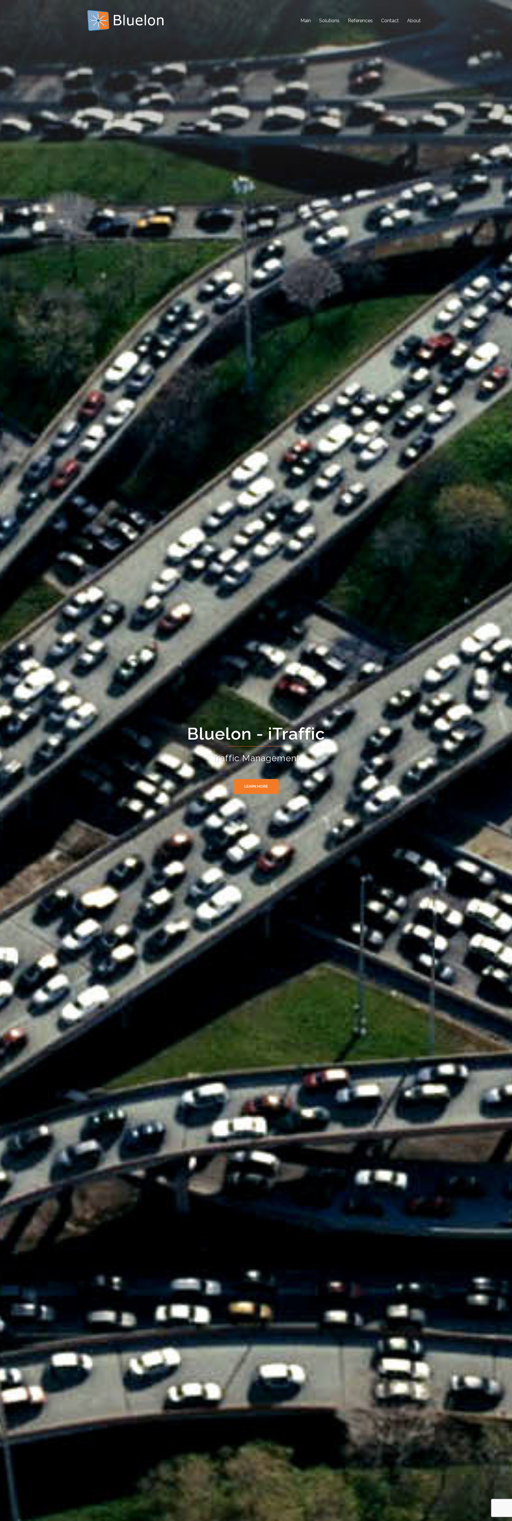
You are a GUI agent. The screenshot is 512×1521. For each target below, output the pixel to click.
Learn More (256, 786)
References (360, 20)
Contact (390, 20)
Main (305, 20)
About (414, 20)
